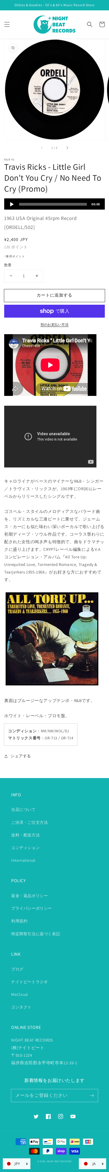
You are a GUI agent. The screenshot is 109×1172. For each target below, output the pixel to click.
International (23, 860)
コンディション (25, 847)
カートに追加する (54, 295)
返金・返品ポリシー (29, 895)
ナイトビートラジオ (29, 981)
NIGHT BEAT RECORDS (59, 1161)
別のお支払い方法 (54, 324)
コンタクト (21, 1007)
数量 (8, 265)
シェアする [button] (21, 755)
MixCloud (19, 994)
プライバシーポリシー (31, 908)
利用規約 (19, 920)
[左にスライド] (42, 147)
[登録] (92, 1095)
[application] (54, 204)
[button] (7, 24)
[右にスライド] (67, 147)
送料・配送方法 (25, 835)
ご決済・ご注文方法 (29, 822)
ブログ (17, 969)
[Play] (12, 204)
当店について (23, 809)
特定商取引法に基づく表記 (35, 933)
